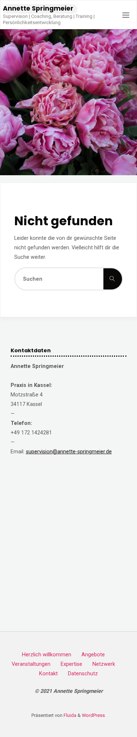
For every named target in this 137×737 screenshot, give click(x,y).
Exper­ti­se (71, 664)
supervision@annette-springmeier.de (69, 452)
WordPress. (94, 715)
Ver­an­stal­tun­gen (31, 664)
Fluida (69, 715)
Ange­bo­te (93, 655)
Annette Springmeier (38, 8)
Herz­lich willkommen (46, 655)
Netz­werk (103, 664)
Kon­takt (48, 674)
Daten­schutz (83, 674)
